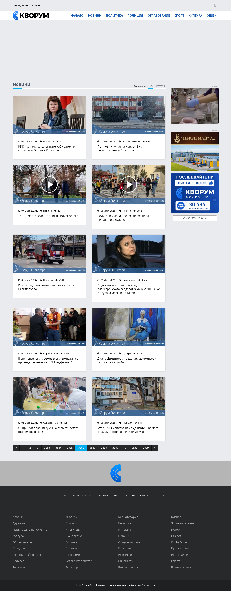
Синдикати (125, 561)
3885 (70, 447)
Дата (150, 86)
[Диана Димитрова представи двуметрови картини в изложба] (128, 327)
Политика (114, 16)
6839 (146, 447)
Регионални (179, 555)
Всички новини (182, 567)
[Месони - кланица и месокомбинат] (195, 122)
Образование (159, 16)
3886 (81, 447)
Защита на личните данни (116, 495)
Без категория (128, 517)
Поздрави (20, 548)
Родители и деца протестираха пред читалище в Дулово (123, 217)
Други (70, 523)
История (177, 529)
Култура (195, 16)
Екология (124, 523)
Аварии (18, 517)
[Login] (215, 5)
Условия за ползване (79, 495)
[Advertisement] (115, 47)
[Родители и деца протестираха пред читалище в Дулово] (128, 184)
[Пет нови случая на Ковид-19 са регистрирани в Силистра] (128, 115)
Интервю (124, 529)
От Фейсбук (179, 542)
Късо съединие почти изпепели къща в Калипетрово (46, 287)
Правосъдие (129, 280)
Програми (73, 555)
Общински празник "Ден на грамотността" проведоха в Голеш (48, 429)
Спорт (179, 16)
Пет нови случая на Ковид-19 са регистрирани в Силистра (119, 148)
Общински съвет (130, 542)
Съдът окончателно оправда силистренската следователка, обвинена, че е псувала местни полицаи (128, 289)
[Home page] (30, 15)
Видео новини (128, 567)
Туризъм (19, 567)
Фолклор (72, 567)
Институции (74, 529)
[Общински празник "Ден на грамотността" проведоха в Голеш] (49, 396)
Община (71, 542)
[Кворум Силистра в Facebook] (195, 193)
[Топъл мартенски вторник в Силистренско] (49, 184)
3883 (47, 447)
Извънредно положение (30, 529)
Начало (77, 16)
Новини (94, 16)
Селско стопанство (79, 561)
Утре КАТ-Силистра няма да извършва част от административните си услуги (127, 429)
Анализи (71, 517)
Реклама (145, 495)
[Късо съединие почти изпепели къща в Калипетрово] (49, 254)
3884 (58, 447)
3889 (115, 447)
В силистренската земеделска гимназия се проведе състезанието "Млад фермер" (48, 360)
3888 (104, 447)
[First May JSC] (195, 151)
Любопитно (74, 536)
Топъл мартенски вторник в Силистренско (48, 216)
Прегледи (160, 86)
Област (176, 536)
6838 (134, 447)
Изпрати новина (196, 218)
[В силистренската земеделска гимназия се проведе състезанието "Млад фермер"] (49, 327)
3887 (92, 447)
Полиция (135, 16)
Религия (18, 561)
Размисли (125, 555)
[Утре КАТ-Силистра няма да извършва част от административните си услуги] (128, 396)
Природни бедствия (27, 555)
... (37, 447)
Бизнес (176, 517)
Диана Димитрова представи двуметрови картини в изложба (126, 360)
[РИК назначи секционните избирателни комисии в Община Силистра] (49, 115)
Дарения (19, 523)
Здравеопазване (131, 141)
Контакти (160, 495)
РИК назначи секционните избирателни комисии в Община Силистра (46, 148)
